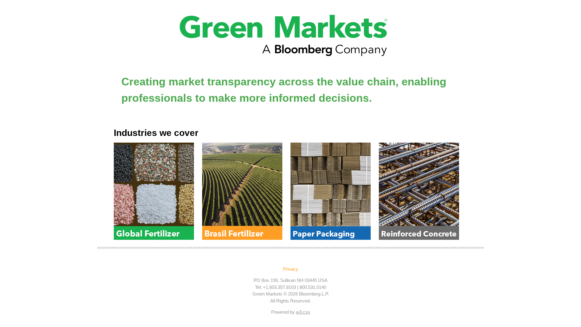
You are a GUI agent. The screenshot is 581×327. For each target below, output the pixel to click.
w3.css (303, 312)
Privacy (290, 269)
